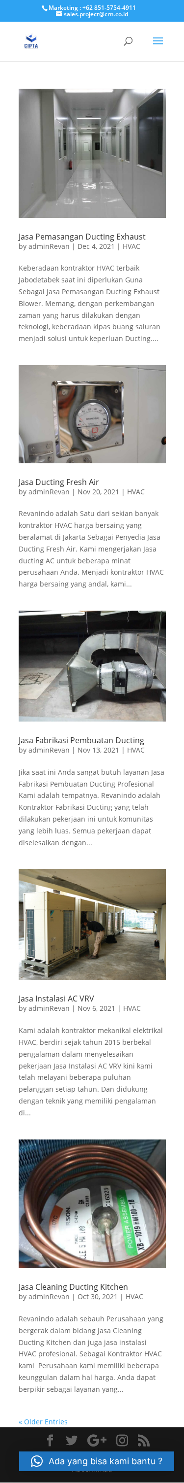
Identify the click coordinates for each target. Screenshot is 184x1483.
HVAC (131, 246)
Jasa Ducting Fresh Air (59, 482)
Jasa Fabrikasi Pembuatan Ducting (81, 740)
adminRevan (49, 246)
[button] (96, 1461)
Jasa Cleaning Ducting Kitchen (73, 1286)
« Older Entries (43, 1421)
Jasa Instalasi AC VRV (56, 998)
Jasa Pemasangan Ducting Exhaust (82, 236)
